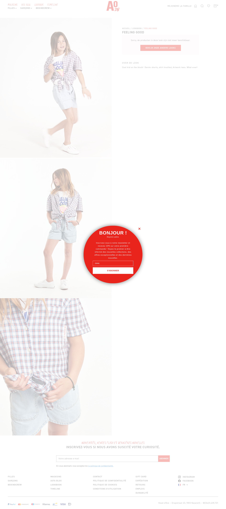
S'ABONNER (113, 271)
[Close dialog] (139, 229)
